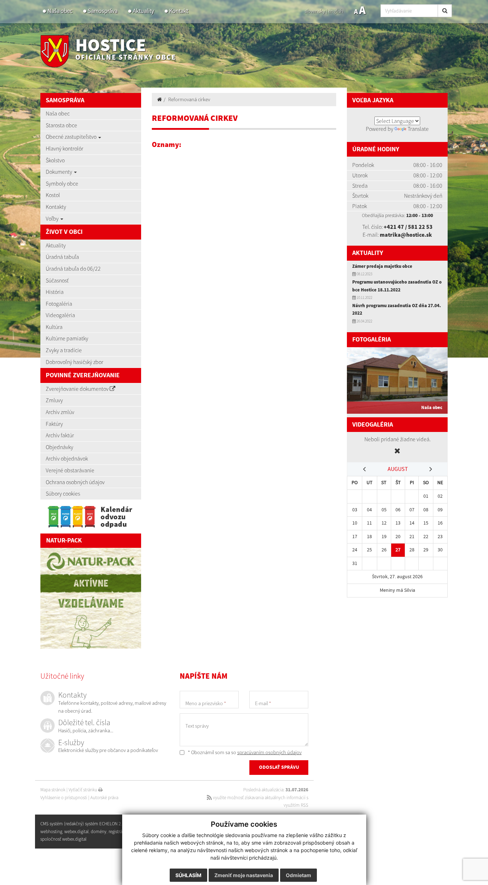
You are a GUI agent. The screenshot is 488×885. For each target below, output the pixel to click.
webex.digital (76, 832)
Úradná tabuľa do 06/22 (73, 268)
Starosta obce (61, 125)
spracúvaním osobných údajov (269, 752)
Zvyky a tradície (64, 350)
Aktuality (143, 11)
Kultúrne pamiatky (67, 338)
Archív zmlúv (60, 412)
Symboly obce (62, 183)
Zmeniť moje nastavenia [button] (243, 875)
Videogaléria (60, 315)
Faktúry (54, 423)
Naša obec (60, 11)
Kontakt (178, 11)
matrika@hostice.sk (406, 234)
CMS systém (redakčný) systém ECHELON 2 (80, 824)
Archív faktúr (60, 435)
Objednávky (59, 447)
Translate (418, 128)
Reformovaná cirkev (189, 99)
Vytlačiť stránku (83, 790)
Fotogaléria (59, 303)
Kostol (53, 194)
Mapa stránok (52, 790)
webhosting (51, 832)
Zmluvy (54, 400)
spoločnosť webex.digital (63, 839)
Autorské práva (104, 798)
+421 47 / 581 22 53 (408, 226)
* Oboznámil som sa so (244, 752)
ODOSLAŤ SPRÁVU (279, 767)
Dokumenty (59, 171)
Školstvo (55, 160)
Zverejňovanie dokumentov (78, 388)
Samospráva (103, 11)
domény (98, 832)
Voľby (53, 218)
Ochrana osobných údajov (75, 482)
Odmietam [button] (298, 875)
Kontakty (56, 206)
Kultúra (54, 326)
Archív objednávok (67, 458)
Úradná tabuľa (62, 256)
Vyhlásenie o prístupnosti (63, 798)
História (55, 291)
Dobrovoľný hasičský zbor (74, 361)
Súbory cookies (63, 493)
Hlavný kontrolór (64, 148)
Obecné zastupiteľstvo (72, 136)
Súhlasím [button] (188, 875)
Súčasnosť (57, 280)
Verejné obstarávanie (70, 470)
